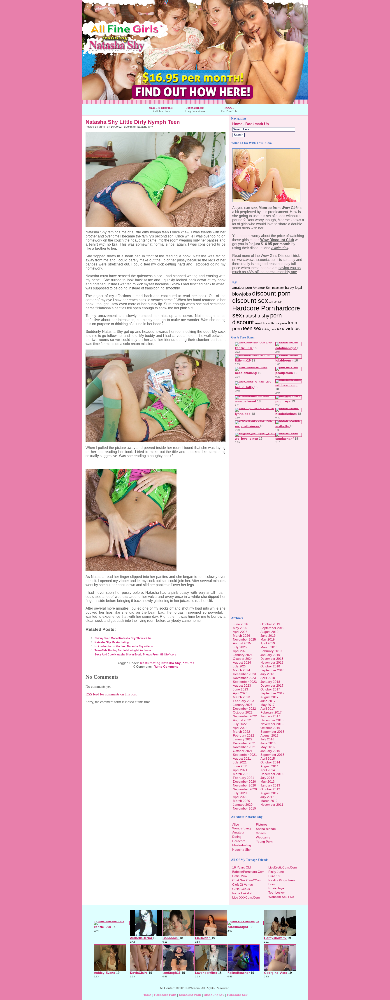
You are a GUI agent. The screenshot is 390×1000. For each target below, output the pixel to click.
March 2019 (269, 647)
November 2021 (244, 747)
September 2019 (272, 628)
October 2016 (270, 728)
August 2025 (242, 643)
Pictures (188, 663)
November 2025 (244, 639)
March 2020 (241, 801)
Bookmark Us (257, 124)
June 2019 (268, 635)
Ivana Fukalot (242, 893)
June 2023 (240, 689)
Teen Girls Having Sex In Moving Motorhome (123, 650)
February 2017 (271, 712)
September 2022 (245, 716)
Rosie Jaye (276, 888)
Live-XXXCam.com (246, 897)
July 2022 (240, 724)
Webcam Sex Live (281, 897)
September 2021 (245, 754)
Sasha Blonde (266, 829)
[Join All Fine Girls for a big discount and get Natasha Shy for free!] (195, 102)
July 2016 (267, 739)
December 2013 (271, 774)
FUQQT (229, 107)
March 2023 (241, 697)
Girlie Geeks (241, 889)
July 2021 (240, 762)
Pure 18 (274, 876)
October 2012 (270, 789)
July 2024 (240, 666)
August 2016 (269, 735)
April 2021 (240, 770)
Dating (236, 836)
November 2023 (244, 678)
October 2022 (243, 712)
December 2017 (271, 685)
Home (237, 124)
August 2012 (269, 793)
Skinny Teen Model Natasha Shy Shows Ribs (123, 638)
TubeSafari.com (195, 107)
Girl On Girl (275, 301)
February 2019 (271, 651)
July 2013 (267, 777)
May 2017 (267, 705)
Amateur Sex (262, 287)
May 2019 (267, 639)
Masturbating (150, 663)
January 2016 (270, 751)
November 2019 (244, 808)
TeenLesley (276, 892)
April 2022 (240, 728)
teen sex (252, 328)
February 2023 (243, 701)
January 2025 (243, 655)
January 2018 (270, 681)
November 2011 (271, 804)
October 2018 (270, 666)
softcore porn (277, 323)
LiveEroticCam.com (282, 867)
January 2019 (270, 655)
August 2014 (269, 766)
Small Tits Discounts (161, 107)
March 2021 (241, 774)
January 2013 (270, 785)
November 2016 (271, 724)
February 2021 (243, 777)
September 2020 (245, 789)
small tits (261, 323)
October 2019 (270, 624)
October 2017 (270, 689)
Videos (261, 833)
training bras (269, 329)
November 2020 (244, 785)
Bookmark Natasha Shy (138, 126)
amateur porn (242, 287)
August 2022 (242, 720)
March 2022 (241, 731)
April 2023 (240, 693)
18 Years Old (241, 867)
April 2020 (240, 797)
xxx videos (288, 328)
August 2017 (269, 697)
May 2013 (267, 781)
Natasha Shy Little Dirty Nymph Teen (133, 122)
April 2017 (267, 708)
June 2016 (268, 743)
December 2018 (271, 658)
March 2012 (269, 801)
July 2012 (267, 797)
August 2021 (242, 758)
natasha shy (256, 316)
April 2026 (240, 632)
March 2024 (241, 670)
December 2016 (271, 720)
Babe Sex (278, 287)
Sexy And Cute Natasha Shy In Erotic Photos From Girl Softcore (135, 654)
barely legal (293, 287)
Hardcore (239, 841)
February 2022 (243, 735)
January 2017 (270, 716)
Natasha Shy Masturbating (112, 642)
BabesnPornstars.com (248, 871)
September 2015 (272, 754)
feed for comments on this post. (111, 694)
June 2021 (240, 766)
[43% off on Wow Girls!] (266, 201)
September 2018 (272, 670)
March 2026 (241, 635)
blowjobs (241, 293)
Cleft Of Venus (242, 884)
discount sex (250, 300)
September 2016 (272, 731)
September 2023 (245, 681)
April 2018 (267, 678)
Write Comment (166, 666)
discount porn (271, 293)
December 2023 (244, 674)
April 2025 (240, 651)
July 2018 (267, 674)
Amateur (238, 832)
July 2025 (240, 647)
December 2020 (244, 781)
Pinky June (276, 871)
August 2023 (242, 685)
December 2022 (244, 708)
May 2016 (267, 747)
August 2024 (242, 662)
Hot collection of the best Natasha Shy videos (124, 646)
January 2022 (243, 739)
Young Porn (264, 841)
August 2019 (269, 632)
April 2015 (267, 758)
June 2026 (240, 624)
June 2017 (268, 701)
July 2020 (240, 793)
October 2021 (243, 751)
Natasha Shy (171, 663)
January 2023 (243, 705)
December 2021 (244, 743)
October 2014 (270, 762)
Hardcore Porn (253, 308)
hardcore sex (237, 995)
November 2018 (271, 662)
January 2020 (243, 804)
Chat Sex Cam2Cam (247, 880)
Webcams (263, 837)
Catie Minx (239, 876)
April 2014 (267, 770)
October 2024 (243, 658)
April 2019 (267, 643)
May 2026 (240, 628)
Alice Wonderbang (241, 826)
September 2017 (272, 693)
